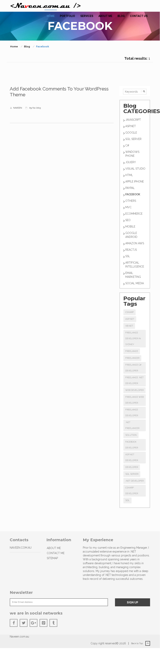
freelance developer (131, 412)
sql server (131, 474)
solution (131, 435)
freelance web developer (134, 400)
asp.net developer (131, 457)
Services (86, 16)
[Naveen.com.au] (46, 6)
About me (105, 16)
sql (127, 500)
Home (51, 16)
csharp (129, 312)
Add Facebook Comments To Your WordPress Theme (59, 91)
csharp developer (131, 490)
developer (131, 467)
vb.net (129, 326)
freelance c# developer (133, 368)
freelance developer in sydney (133, 338)
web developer (134, 390)
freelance (131, 351)
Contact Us (139, 16)
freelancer (132, 358)
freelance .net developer (134, 380)
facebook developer (131, 445)
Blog (121, 16)
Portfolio (67, 16)
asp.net (129, 319)
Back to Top (137, 643)
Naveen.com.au (19, 636)
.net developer (134, 481)
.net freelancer (132, 425)
